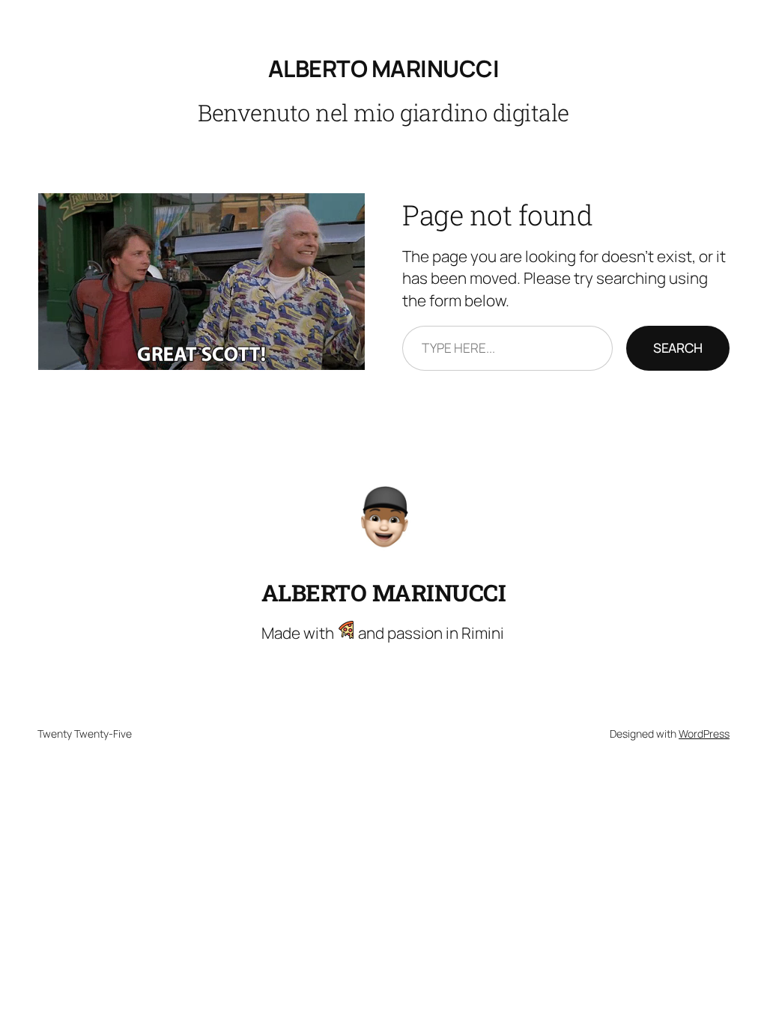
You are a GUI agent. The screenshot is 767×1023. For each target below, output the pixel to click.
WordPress (704, 733)
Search (678, 347)
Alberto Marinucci (384, 68)
